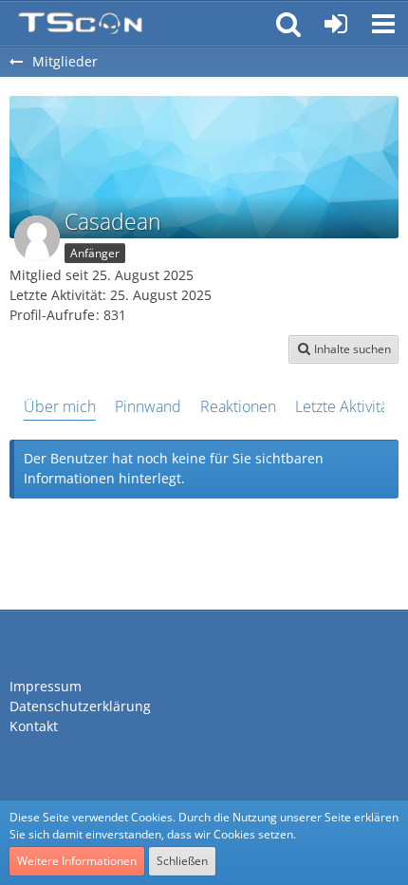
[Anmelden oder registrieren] (336, 24)
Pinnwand (148, 406)
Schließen (182, 861)
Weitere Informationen (77, 861)
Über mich (60, 406)
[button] (383, 24)
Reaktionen (238, 406)
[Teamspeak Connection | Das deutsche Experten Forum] (80, 24)
